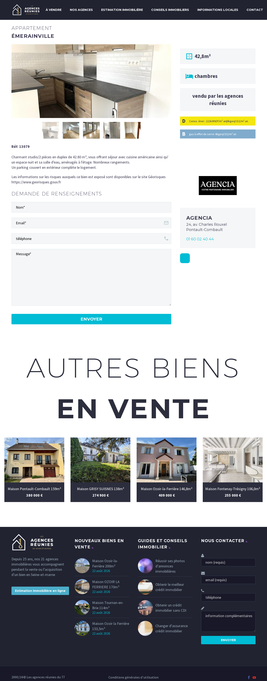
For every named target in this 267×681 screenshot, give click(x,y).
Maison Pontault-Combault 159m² (34, 488)
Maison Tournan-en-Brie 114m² (107, 605)
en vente (133, 408)
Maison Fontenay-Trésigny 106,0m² (232, 488)
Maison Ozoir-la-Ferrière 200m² (105, 563)
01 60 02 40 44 (200, 239)
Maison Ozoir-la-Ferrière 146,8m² (166, 488)
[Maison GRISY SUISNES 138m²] (100, 460)
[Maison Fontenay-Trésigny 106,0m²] (233, 460)
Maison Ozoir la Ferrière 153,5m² (110, 626)
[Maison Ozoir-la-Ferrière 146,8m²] (166, 460)
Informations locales (217, 10)
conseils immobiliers (170, 10)
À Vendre (54, 10)
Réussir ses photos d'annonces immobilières (170, 566)
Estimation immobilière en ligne (40, 591)
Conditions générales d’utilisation (133, 677)
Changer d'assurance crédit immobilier (171, 628)
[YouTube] (254, 677)
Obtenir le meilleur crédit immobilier (169, 587)
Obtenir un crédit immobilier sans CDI (170, 608)
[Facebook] (249, 677)
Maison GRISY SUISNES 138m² (100, 488)
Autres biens (133, 367)
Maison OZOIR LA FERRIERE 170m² (106, 584)
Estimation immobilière (122, 10)
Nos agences (81, 10)
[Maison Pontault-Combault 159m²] (34, 460)
